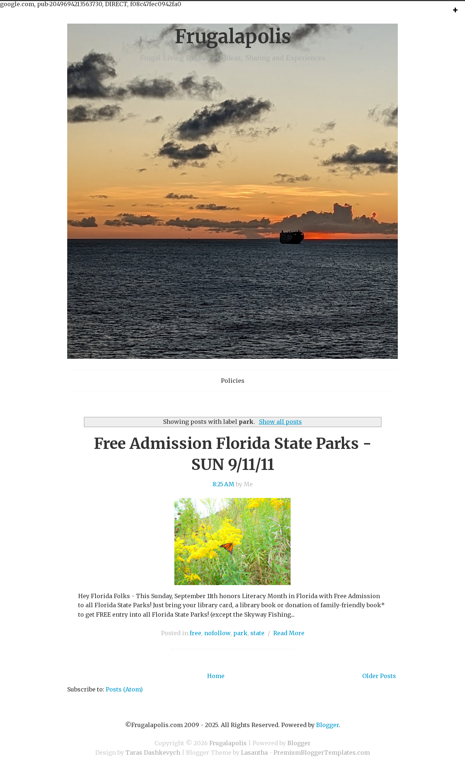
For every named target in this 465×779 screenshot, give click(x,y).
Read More (288, 633)
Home (216, 675)
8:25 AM (223, 484)
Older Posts (379, 675)
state (257, 633)
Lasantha (254, 752)
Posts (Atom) (124, 689)
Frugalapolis (232, 36)
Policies (232, 380)
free (195, 633)
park (240, 633)
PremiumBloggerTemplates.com (322, 752)
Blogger (327, 725)
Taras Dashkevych (152, 752)
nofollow (217, 633)
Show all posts (280, 421)
